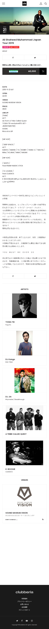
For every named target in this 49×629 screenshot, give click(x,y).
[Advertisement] (24, 558)
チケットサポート (24, 610)
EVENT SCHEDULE (10, 520)
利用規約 (24, 599)
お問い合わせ (24, 604)
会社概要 (24, 607)
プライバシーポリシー (24, 601)
